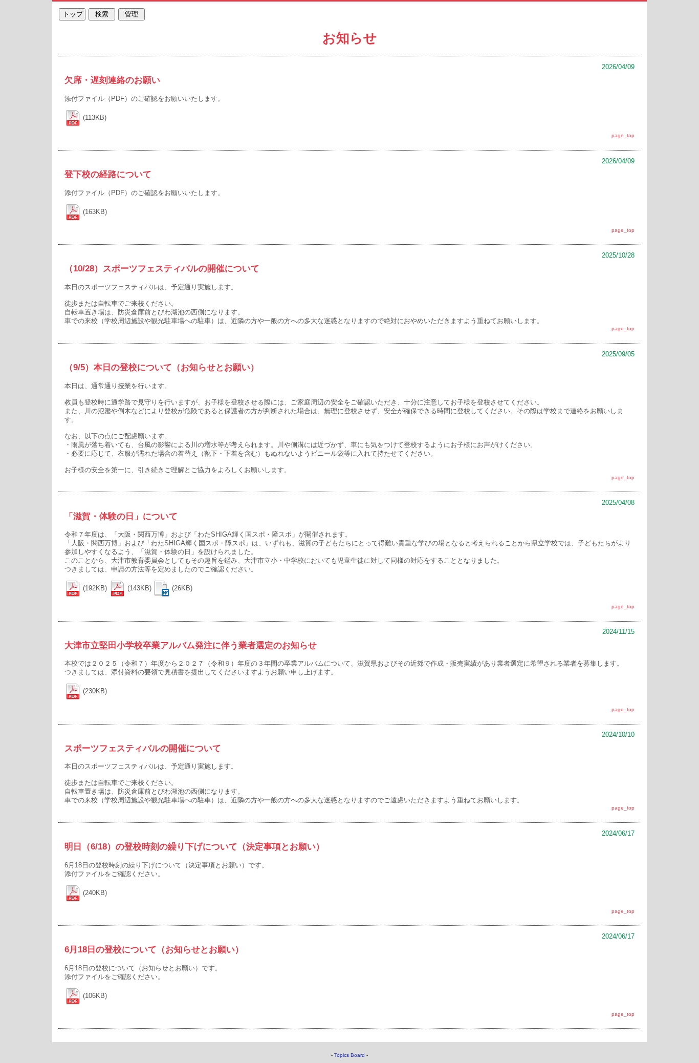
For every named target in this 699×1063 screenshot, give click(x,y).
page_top (623, 135)
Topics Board (349, 1055)
